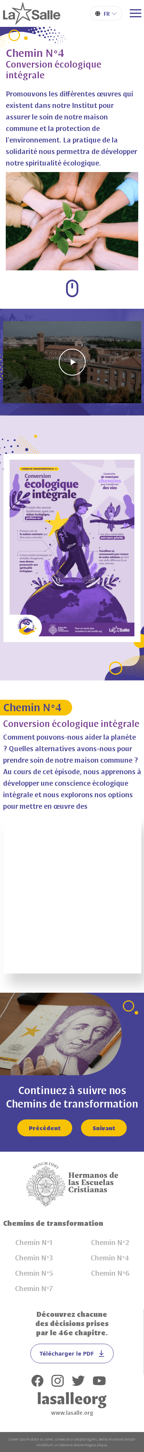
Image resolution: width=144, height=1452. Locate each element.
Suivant (104, 1127)
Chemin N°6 (110, 1272)
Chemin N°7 (34, 1288)
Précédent (45, 1127)
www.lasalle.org (72, 1412)
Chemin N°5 (34, 1272)
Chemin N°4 (110, 1257)
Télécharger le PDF (67, 1353)
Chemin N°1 (34, 1242)
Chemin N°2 (110, 1242)
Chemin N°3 (34, 1257)
